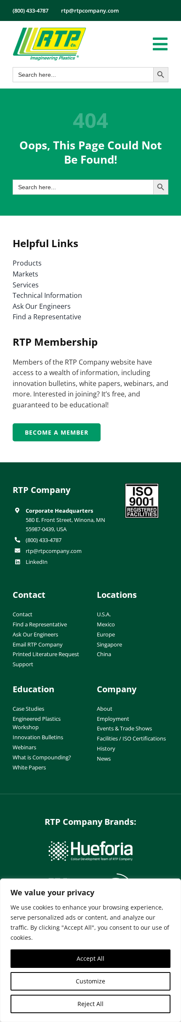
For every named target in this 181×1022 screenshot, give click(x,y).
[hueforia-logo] (90, 844)
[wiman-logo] (90, 876)
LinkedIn (37, 562)
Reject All (90, 1004)
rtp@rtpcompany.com (54, 551)
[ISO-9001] (142, 486)
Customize (90, 981)
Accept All (90, 958)
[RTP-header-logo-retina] (49, 30)
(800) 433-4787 (43, 540)
